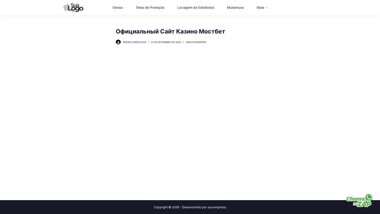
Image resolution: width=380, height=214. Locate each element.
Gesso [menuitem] (118, 8)
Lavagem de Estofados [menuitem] (195, 8)
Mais (260, 8)
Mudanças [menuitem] (235, 8)
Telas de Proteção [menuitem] (150, 8)
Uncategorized (196, 42)
